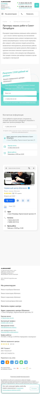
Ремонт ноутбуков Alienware (10, 289)
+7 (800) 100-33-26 (25, 6)
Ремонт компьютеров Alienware (11, 301)
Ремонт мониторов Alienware (10, 293)
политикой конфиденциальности (27, 102)
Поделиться (2, 362)
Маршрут (11, 200)
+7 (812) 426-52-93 (25, 3)
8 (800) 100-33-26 (7, 323)
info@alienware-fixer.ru (8, 327)
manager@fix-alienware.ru (9, 332)
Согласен (34, 388)
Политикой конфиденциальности (20, 132)
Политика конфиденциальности (19, 376)
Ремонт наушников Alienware (10, 297)
